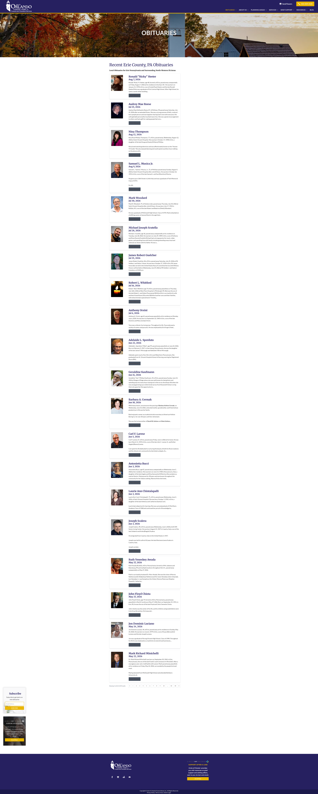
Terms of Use (159, 792)
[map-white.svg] (123, 777)
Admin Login (167, 792)
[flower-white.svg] (118, 777)
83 (171, 686)
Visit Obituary (134, 95)
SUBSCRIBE (14, 708)
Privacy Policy (151, 792)
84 (175, 686)
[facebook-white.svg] (112, 777)
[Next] (179, 685)
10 (163, 686)
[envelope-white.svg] (129, 777)
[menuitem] (231, 10)
